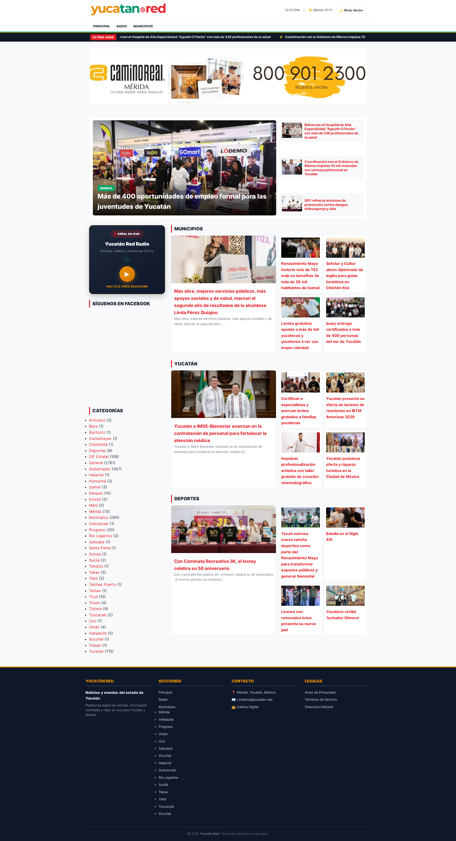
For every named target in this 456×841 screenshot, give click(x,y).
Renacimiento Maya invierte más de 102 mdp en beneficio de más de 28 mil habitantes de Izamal (300, 275)
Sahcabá (96, 542)
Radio (122, 26)
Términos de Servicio (321, 699)
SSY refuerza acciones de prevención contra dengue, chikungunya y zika (326, 204)
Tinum (94, 602)
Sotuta (95, 554)
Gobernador (100, 469)
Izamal (95, 487)
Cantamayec (100, 438)
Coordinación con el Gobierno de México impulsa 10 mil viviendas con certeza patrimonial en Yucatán (286, 37)
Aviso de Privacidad (320, 692)
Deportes (97, 450)
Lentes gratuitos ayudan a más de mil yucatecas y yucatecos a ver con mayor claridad (300, 335)
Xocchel (96, 639)
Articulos (97, 420)
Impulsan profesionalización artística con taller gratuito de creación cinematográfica (300, 470)
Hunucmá (97, 481)
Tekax (94, 572)
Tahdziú (96, 566)
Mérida (95, 511)
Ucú (92, 620)
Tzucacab (97, 615)
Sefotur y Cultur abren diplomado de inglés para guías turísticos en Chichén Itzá (344, 275)
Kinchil (95, 499)
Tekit (93, 578)
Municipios (143, 26)
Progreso (97, 529)
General (96, 462)
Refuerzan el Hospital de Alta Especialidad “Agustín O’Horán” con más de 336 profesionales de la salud (331, 131)
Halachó (96, 474)
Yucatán (96, 651)
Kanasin (96, 493)
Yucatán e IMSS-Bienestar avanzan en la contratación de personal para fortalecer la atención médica (220, 433)
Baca (93, 426)
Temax (95, 590)
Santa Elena (99, 547)
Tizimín (95, 608)
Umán (94, 627)
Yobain (95, 645)
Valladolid (98, 633)
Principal (101, 26)
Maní (93, 505)
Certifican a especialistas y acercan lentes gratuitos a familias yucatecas (298, 410)
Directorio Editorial (319, 707)
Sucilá (94, 560)
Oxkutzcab (99, 523)
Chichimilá (98, 444)
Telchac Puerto (102, 584)
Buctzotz (97, 432)
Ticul (93, 596)
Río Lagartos (100, 535)
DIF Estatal (99, 456)
